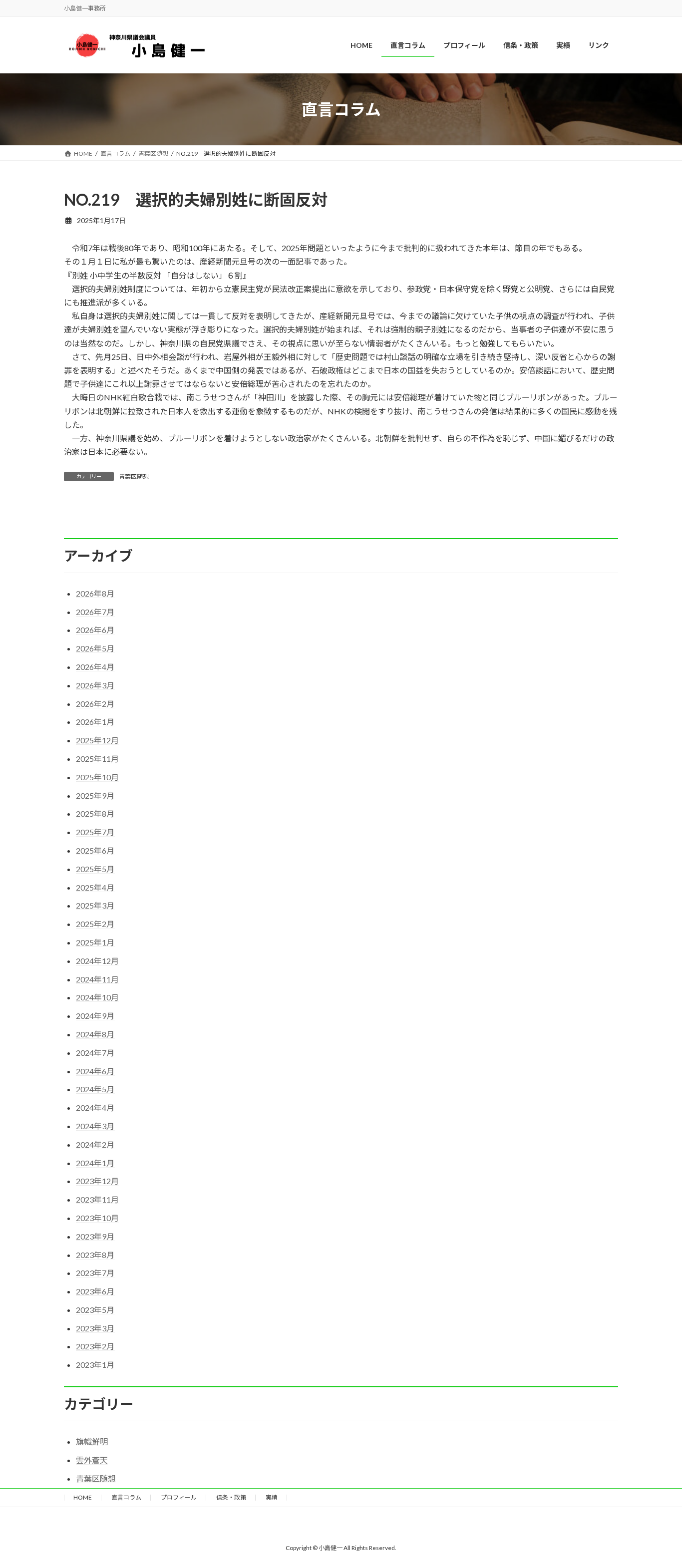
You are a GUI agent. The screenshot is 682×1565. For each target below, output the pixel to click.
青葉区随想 (134, 476)
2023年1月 (95, 1364)
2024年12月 (97, 960)
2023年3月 (95, 1328)
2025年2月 (95, 924)
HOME (82, 1497)
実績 (272, 1497)
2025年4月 (95, 887)
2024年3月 (95, 1126)
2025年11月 (97, 758)
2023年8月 (95, 1254)
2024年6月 (95, 1071)
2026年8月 (95, 593)
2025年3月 (95, 905)
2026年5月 (95, 648)
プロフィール (179, 1497)
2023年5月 (95, 1309)
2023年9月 (95, 1236)
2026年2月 (95, 703)
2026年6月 (95, 629)
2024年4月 (95, 1107)
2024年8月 (95, 1034)
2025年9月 (95, 795)
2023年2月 (95, 1346)
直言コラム (126, 1497)
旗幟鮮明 (92, 1441)
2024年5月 (95, 1089)
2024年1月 (95, 1163)
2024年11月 (97, 979)
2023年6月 (95, 1291)
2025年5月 (95, 869)
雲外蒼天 (92, 1460)
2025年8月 (95, 813)
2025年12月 (97, 740)
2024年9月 (95, 1015)
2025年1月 (95, 942)
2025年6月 (95, 850)
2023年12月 (97, 1181)
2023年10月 (97, 1218)
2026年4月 (95, 666)
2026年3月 (95, 685)
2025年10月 (97, 777)
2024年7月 (95, 1052)
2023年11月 (97, 1199)
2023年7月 (95, 1272)
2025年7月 (95, 832)
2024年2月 (95, 1144)
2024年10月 (97, 997)
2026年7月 (95, 612)
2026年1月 (95, 721)
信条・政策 (231, 1497)
